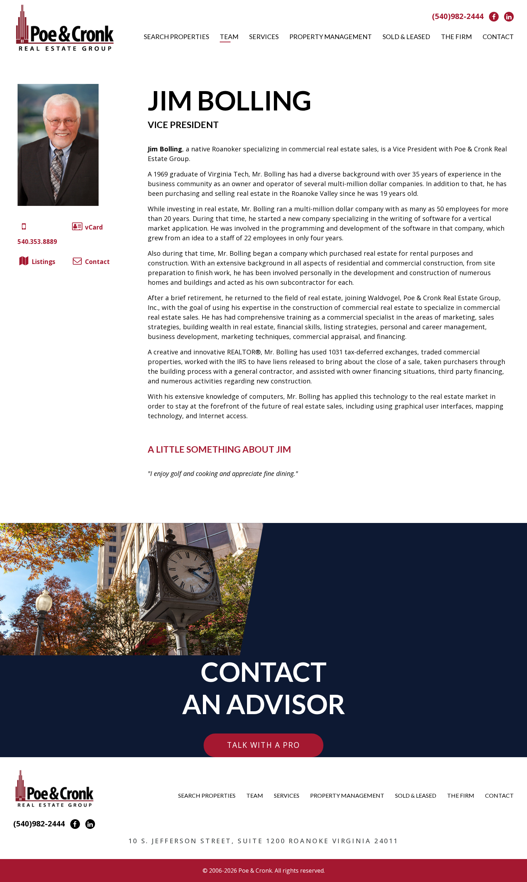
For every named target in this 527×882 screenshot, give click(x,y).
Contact (498, 37)
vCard (94, 227)
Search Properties (176, 37)
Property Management (330, 37)
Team (229, 37)
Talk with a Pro (263, 745)
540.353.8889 (37, 241)
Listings (43, 262)
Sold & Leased (406, 37)
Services (264, 37)
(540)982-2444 (458, 16)
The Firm (456, 37)
